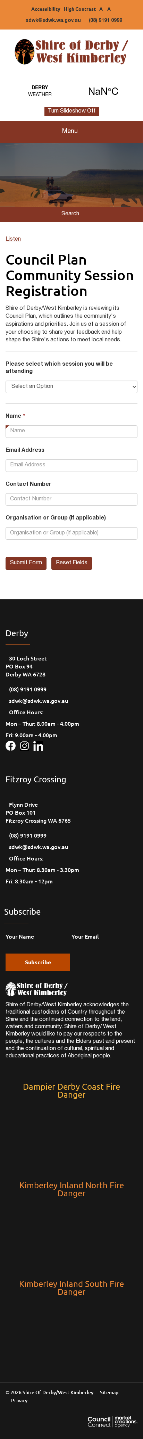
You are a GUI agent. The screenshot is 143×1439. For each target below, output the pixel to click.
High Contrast (80, 9)
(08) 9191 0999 (105, 20)
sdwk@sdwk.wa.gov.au (53, 20)
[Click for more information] (13, 744)
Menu (70, 131)
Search (70, 214)
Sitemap (109, 1392)
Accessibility (45, 9)
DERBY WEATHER (71, 91)
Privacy (19, 1400)
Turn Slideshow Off (71, 111)
